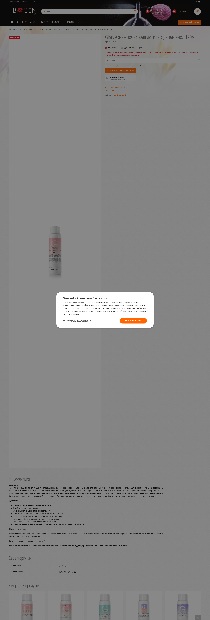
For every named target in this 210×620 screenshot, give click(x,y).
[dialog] (105, 310)
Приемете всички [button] (133, 321)
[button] (77, 321)
